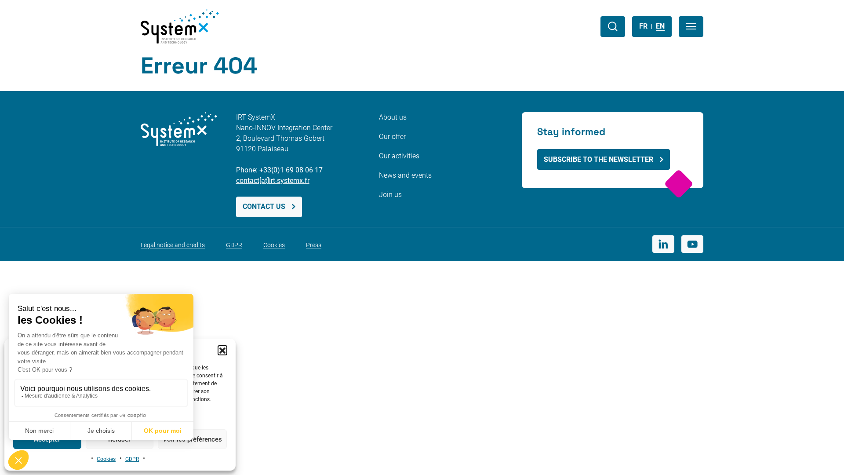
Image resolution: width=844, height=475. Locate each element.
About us (393, 117)
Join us (390, 194)
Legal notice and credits (173, 244)
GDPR (132, 459)
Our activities (399, 156)
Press (313, 244)
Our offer (392, 136)
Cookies (106, 459)
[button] (222, 350)
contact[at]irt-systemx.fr (272, 180)
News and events (405, 175)
